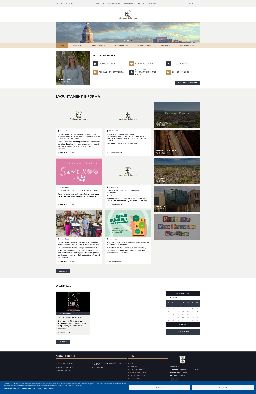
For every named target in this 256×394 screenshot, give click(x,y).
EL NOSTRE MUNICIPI (98, 45)
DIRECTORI (140, 3)
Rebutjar (160, 387)
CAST (66, 3)
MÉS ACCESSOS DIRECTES (187, 83)
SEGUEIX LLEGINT (67, 153)
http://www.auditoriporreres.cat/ (177, 199)
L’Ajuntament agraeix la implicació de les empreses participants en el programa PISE (78, 243)
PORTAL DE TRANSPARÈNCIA (111, 72)
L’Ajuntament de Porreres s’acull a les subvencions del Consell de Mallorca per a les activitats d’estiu (79, 136)
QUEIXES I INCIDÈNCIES (113, 3)
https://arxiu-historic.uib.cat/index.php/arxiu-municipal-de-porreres (177, 143)
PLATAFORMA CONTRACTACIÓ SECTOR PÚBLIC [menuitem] (108, 363)
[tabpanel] (128, 32)
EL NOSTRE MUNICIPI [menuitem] (138, 369)
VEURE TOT (183, 324)
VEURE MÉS (63, 271)
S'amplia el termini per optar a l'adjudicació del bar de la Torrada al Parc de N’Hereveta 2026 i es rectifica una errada (126, 137)
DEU (71, 3)
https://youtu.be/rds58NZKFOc (177, 171)
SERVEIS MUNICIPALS (121, 45)
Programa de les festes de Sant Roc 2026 (78, 191)
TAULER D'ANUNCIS (107, 64)
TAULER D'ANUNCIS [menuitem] (65, 370)
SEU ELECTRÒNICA (180, 64)
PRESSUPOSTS (165, 45)
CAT (57, 3)
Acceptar (223, 387)
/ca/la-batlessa (73, 68)
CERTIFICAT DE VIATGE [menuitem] (66, 363)
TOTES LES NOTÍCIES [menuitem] (137, 375)
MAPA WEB (152, 3)
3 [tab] (131, 40)
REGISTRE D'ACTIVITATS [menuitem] (139, 381)
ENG (61, 3)
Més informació (28, 389)
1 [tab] (124, 40)
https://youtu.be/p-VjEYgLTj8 (177, 227)
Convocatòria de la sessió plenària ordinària (124, 192)
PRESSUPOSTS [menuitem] (135, 378)
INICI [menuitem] (132, 363)
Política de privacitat (12, 389)
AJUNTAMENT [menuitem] (135, 366)
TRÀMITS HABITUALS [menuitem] (65, 367)
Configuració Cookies (45, 389)
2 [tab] (128, 40)
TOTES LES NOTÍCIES (144, 45)
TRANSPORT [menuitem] (98, 367)
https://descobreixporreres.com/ (177, 115)
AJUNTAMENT (77, 45)
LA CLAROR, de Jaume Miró (70, 318)
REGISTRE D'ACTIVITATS (187, 45)
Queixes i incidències (182, 72)
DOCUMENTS (128, 3)
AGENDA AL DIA (183, 332)
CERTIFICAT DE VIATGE (144, 64)
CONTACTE (97, 3)
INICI (62, 45)
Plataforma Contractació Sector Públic (145, 72)
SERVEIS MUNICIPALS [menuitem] (138, 372)
